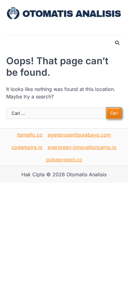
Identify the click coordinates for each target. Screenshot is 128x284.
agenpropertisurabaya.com (79, 135)
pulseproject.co (64, 159)
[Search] (117, 42)
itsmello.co (30, 135)
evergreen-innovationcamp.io (82, 147)
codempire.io (27, 147)
